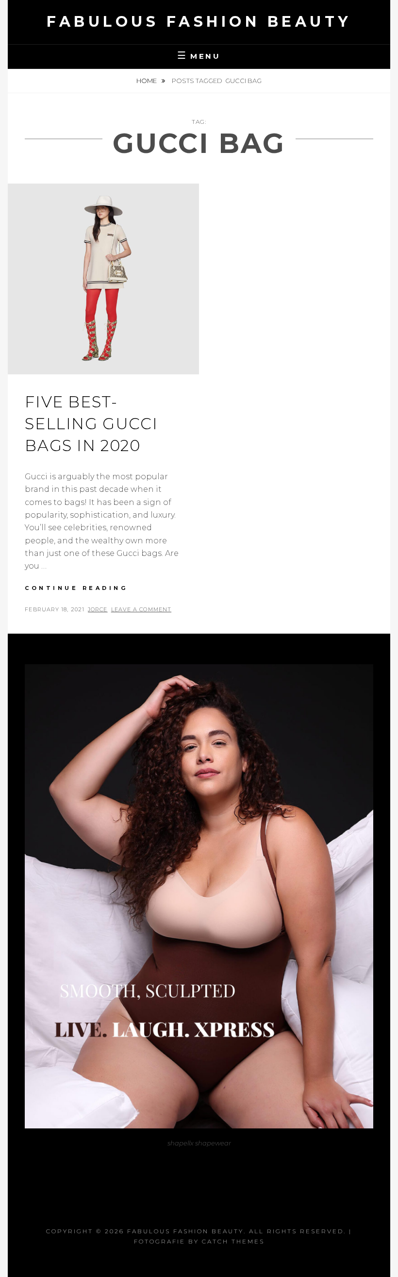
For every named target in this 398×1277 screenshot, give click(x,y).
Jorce (98, 609)
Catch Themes (233, 1241)
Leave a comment (141, 609)
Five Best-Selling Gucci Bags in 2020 (91, 423)
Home (147, 80)
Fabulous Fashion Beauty (199, 22)
